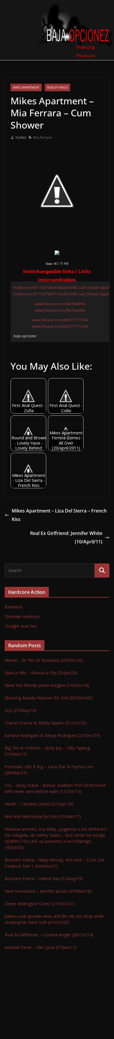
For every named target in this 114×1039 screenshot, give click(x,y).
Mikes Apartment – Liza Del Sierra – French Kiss (59, 515)
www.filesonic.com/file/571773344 (60, 326)
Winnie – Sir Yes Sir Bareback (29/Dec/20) (44, 660)
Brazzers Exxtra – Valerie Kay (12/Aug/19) (44, 878)
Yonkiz (20, 137)
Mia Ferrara (42, 137)
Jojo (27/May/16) (21, 710)
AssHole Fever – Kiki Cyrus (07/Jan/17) (41, 947)
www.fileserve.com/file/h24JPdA (59, 303)
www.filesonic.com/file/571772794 (60, 319)
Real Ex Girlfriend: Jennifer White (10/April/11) (66, 537)
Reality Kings (57, 87)
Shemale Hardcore (22, 616)
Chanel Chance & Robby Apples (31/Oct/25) (46, 723)
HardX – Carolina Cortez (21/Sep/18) (39, 804)
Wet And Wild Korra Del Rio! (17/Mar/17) (43, 816)
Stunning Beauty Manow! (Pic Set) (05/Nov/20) (49, 698)
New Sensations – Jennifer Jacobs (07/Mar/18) (48, 891)
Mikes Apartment (26, 87)
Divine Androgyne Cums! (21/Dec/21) (40, 903)
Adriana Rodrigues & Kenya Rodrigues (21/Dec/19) (52, 735)
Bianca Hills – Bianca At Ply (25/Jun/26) (41, 672)
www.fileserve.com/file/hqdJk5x (60, 310)
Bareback (14, 607)
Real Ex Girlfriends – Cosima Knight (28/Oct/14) (49, 935)
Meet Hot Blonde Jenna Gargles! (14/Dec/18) (47, 685)
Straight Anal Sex (21, 626)
